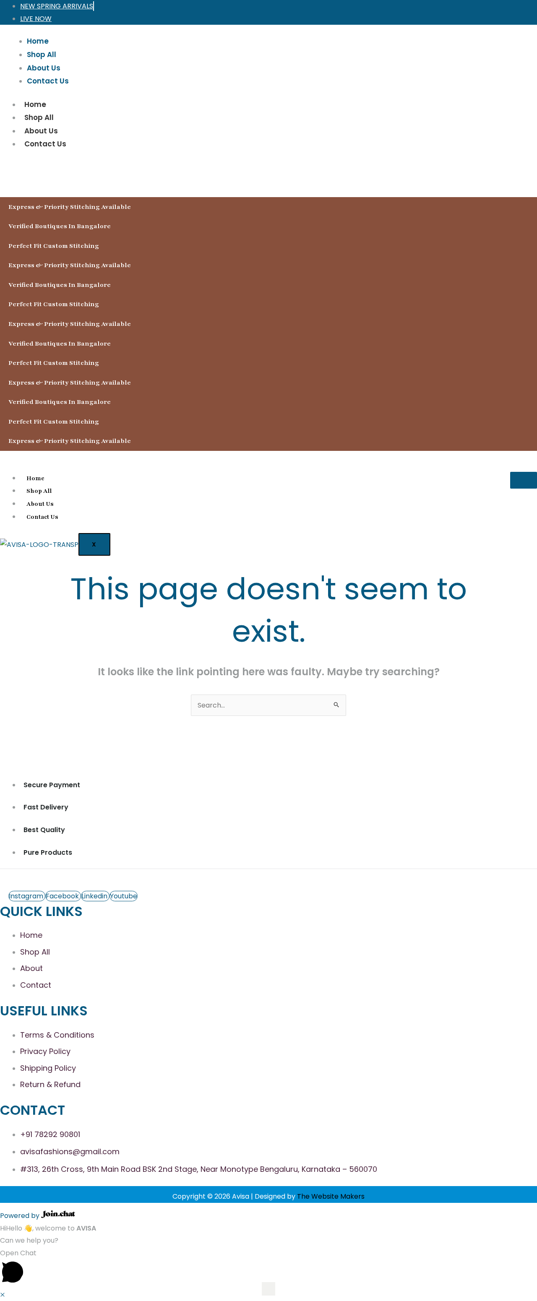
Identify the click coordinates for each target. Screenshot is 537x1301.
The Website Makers (331, 1196)
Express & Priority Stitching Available (69, 207)
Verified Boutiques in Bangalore (59, 226)
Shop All (39, 117)
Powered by (20, 1215)
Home (35, 104)
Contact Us (45, 144)
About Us (41, 131)
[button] (268, 1267)
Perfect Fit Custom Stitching (53, 246)
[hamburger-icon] (523, 480)
